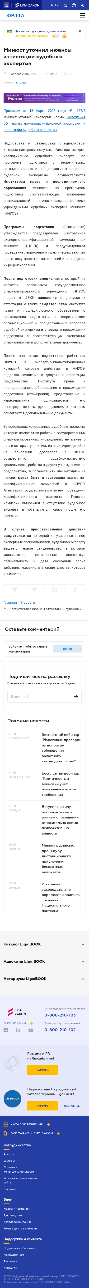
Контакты (10, 1268)
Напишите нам (14, 1254)
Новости (28, 602)
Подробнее (72, 1106)
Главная (10, 602)
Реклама (10, 1189)
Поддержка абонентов (20, 1248)
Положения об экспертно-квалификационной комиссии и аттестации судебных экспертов (44, 123)
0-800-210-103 (60, 1015)
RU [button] (53, 5)
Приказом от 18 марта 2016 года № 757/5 (44, 111)
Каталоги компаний (17, 1222)
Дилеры (9, 1160)
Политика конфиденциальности (19, 1169)
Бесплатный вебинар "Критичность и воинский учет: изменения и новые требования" (60, 784)
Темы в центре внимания (21, 1228)
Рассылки (10, 1261)
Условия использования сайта (20, 1180)
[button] (6, 5)
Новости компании (16, 1208)
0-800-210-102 (60, 1030)
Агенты (9, 1154)
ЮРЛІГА (20, 83)
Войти (67, 648)
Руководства (13, 1215)
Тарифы (42, 1070)
